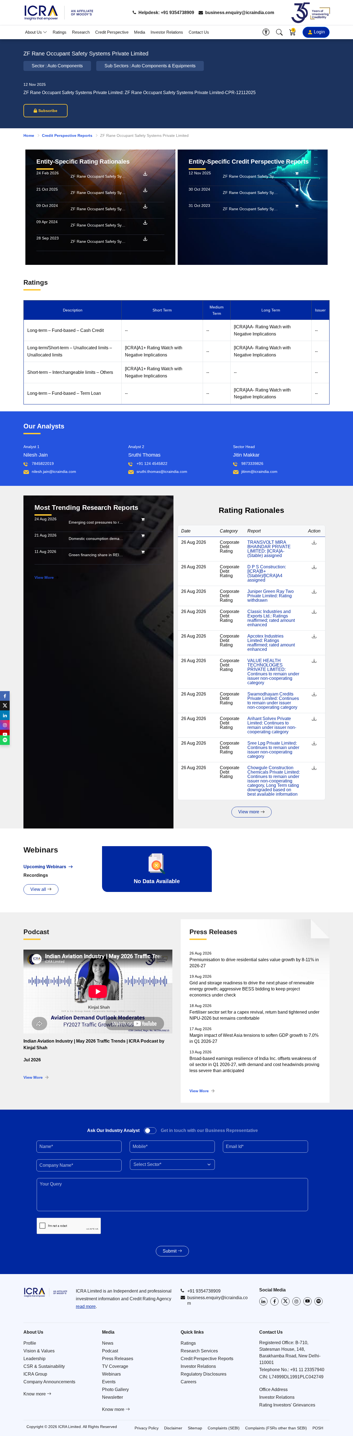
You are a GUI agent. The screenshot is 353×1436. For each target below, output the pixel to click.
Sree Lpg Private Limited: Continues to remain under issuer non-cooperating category (273, 750)
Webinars (111, 1374)
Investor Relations (167, 32)
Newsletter (112, 1397)
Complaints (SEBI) (224, 1428)
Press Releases (117, 1358)
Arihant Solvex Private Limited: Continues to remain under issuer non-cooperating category (271, 725)
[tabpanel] (97, 1009)
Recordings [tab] (35, 875)
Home (28, 135)
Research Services (199, 1351)
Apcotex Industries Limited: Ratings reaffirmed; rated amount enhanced (271, 643)
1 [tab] (98, 1076)
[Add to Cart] (296, 173)
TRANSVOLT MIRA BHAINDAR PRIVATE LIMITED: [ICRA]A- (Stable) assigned (269, 549)
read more (86, 1306)
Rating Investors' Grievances (287, 1405)
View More (44, 577)
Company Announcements (49, 1381)
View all (38, 889)
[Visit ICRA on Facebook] (274, 1301)
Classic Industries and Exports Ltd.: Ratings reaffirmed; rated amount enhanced (271, 618)
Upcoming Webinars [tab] (44, 867)
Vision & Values (39, 1351)
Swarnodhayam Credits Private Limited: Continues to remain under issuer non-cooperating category (273, 701)
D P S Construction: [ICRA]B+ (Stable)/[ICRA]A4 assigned (266, 573)
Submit (170, 1251)
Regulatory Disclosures (203, 1374)
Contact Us (199, 32)
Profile (29, 1343)
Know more (35, 1394)
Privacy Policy (147, 1428)
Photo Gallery (115, 1389)
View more (249, 811)
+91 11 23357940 (307, 1369)
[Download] (145, 173)
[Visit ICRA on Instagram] (296, 1301)
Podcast (110, 1351)
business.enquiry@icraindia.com (239, 12)
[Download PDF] (314, 542)
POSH (317, 1428)
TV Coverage (115, 1366)
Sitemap (195, 1428)
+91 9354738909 (204, 1291)
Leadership (34, 1358)
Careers (188, 1381)
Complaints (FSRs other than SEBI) (276, 1428)
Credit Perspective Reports (67, 135)
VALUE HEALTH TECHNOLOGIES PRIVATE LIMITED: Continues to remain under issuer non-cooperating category (273, 671)
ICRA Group (35, 1374)
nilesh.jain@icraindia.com (54, 471)
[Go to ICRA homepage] (45, 1292)
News (107, 1343)
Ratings (59, 32)
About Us (34, 32)
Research (81, 32)
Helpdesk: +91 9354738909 (165, 12)
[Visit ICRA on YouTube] (307, 1301)
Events (109, 1381)
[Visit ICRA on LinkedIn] (263, 1301)
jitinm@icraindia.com (259, 471)
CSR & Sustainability (44, 1366)
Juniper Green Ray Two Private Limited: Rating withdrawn (270, 596)
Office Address (273, 1389)
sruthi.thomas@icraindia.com (162, 471)
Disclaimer (173, 1428)
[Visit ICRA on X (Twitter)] (285, 1301)
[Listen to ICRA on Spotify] (318, 1301)
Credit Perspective (112, 32)
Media (139, 32)
